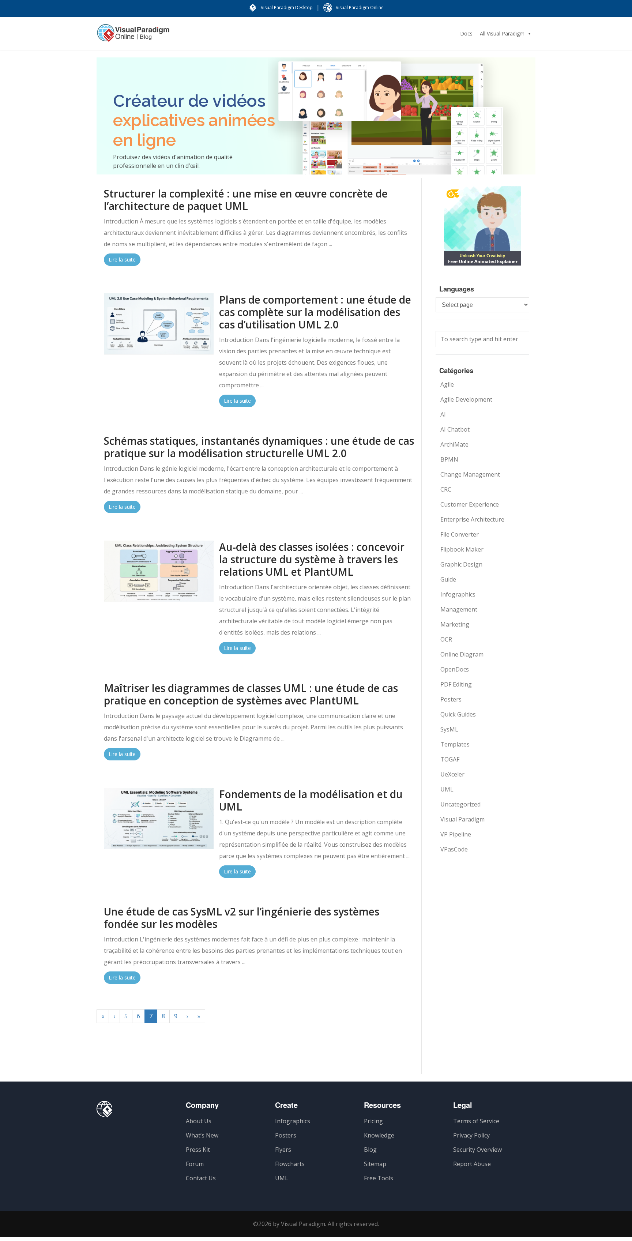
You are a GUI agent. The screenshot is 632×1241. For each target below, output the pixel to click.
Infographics (457, 594)
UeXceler (452, 774)
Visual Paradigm (462, 819)
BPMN (449, 459)
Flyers (283, 1150)
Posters (451, 699)
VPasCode (454, 849)
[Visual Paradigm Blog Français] (133, 37)
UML (447, 789)
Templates (455, 744)
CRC (445, 489)
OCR (446, 639)
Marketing (454, 624)
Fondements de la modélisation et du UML (311, 800)
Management (458, 609)
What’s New (202, 1135)
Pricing (373, 1121)
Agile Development (466, 399)
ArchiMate (454, 444)
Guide (448, 579)
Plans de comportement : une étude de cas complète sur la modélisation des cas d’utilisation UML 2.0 (315, 312)
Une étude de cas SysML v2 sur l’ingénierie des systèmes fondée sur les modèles (241, 918)
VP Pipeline (455, 834)
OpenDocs (454, 669)
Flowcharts (290, 1164)
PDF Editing (456, 684)
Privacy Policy (471, 1135)
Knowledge (379, 1135)
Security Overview (477, 1150)
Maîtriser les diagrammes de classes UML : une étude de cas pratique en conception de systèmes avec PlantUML (251, 694)
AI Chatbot (455, 429)
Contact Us (201, 1178)
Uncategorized (460, 804)
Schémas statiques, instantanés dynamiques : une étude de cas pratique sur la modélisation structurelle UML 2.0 (259, 447)
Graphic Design (461, 564)
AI (443, 414)
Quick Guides (458, 714)
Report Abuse (472, 1164)
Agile (447, 384)
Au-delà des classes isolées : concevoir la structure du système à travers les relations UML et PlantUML (312, 559)
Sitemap (375, 1164)
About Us (198, 1121)
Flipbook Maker (462, 549)
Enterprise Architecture (472, 519)
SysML (449, 729)
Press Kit (198, 1150)
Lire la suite (122, 259)
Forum (195, 1164)
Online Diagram (462, 654)
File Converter (459, 534)
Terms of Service (476, 1121)
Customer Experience (469, 504)
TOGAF (449, 759)
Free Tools (378, 1178)
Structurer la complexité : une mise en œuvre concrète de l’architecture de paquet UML (246, 200)
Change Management (470, 474)
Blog (370, 1150)
